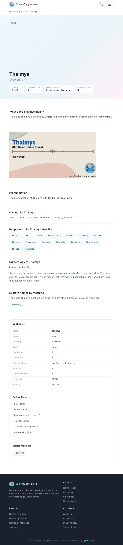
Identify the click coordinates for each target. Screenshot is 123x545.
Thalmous (45, 217)
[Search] (101, 4)
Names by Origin (17, 514)
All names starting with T (26, 426)
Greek (54, 347)
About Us (67, 514)
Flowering (16, 304)
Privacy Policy (70, 522)
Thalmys (56, 217)
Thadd (38, 235)
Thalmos (33, 217)
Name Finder (69, 488)
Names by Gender (18, 518)
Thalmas (84, 235)
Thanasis (60, 242)
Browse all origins (22, 432)
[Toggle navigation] (109, 4)
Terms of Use (69, 527)
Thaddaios (53, 235)
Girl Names (68, 496)
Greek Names (20, 409)
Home (12, 11)
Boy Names (22, 11)
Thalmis (22, 217)
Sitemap (13, 527)
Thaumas (29, 249)
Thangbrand (92, 242)
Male (54, 336)
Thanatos (75, 242)
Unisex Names (70, 501)
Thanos (15, 249)
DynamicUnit (88, 540)
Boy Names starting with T (27, 415)
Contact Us (68, 518)
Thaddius (69, 235)
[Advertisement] (61, 49)
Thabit (15, 235)
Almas (12, 217)
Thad (26, 235)
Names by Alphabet (19, 522)
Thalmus (68, 217)
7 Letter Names (21, 421)
